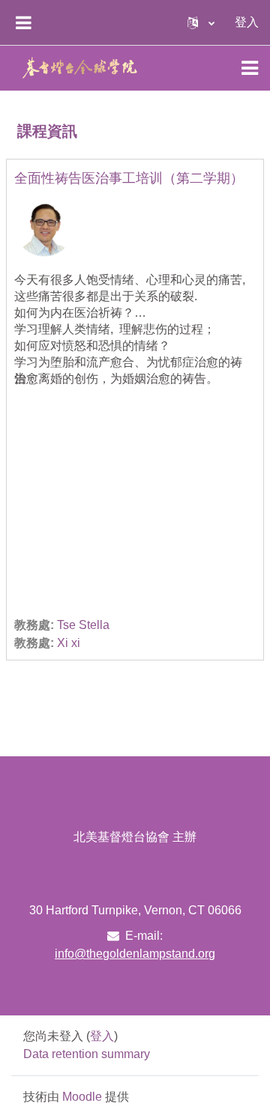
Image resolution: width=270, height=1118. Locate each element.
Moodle (82, 1096)
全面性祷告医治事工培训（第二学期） (129, 178)
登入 (247, 22)
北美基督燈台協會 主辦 (135, 836)
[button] (201, 22)
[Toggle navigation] (250, 68)
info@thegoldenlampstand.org (135, 953)
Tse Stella (83, 625)
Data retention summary (86, 1054)
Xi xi (68, 643)
